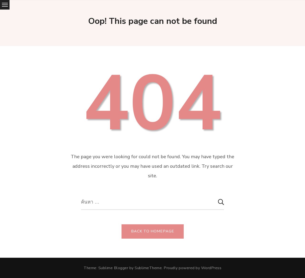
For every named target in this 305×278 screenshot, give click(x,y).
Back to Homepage (152, 231)
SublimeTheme (148, 268)
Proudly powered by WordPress (192, 268)
